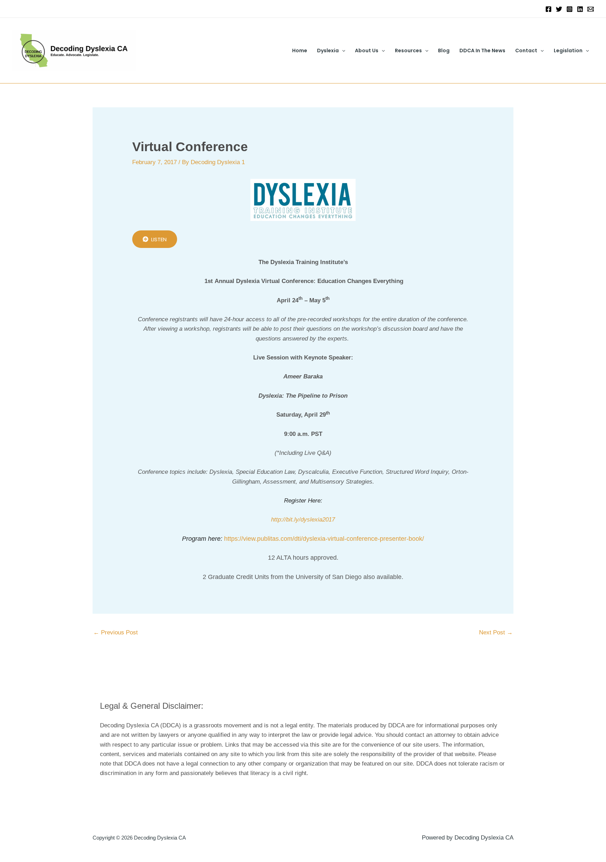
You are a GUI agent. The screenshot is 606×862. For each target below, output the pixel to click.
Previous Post (115, 632)
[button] (342, 50)
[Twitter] (559, 9)
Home (299, 50)
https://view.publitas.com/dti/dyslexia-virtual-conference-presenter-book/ (324, 538)
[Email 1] (590, 9)
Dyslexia (328, 50)
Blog (444, 50)
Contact (526, 50)
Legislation (568, 50)
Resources (408, 50)
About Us (366, 50)
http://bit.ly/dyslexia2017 (303, 519)
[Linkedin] (580, 9)
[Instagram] (569, 9)
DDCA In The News (482, 50)
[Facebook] (548, 9)
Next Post (496, 632)
